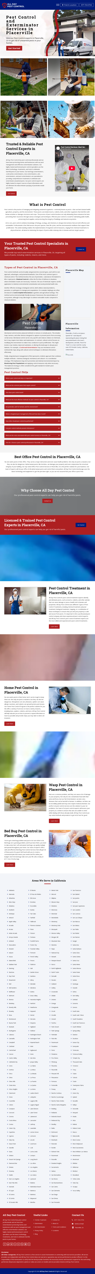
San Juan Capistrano (79, 906)
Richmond (54, 1132)
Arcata (11, 929)
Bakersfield (12, 960)
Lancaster (33, 1120)
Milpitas (53, 898)
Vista (74, 1120)
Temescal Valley (77, 1054)
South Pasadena (77, 1019)
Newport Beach (56, 960)
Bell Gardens (13, 988)
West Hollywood (77, 1144)
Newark (53, 957)
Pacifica (53, 1023)
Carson (11, 1054)
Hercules (32, 1019)
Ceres (10, 1066)
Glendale (32, 984)
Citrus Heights (13, 1089)
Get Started (14, 48)
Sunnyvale (76, 1046)
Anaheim (11, 910)
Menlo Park (54, 890)
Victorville (75, 1109)
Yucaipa (75, 1187)
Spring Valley (76, 1031)
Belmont (11, 996)
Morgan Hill (54, 937)
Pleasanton (54, 1077)
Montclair (54, 914)
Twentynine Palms (78, 1085)
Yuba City (75, 1183)
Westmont (76, 1159)
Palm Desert (55, 1027)
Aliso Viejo (12, 902)
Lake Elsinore (34, 1109)
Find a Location (70, 5)
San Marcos (76, 921)
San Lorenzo (76, 914)
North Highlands (56, 968)
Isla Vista (33, 1058)
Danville (11, 1148)
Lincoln (32, 1140)
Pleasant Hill (55, 1073)
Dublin (11, 1175)
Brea (10, 1015)
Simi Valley (76, 996)
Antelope (11, 914)
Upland (75, 1097)
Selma (74, 992)
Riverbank (54, 1140)
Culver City (12, 1128)
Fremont (32, 953)
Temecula (76, 1050)
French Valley (34, 957)
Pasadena (54, 1046)
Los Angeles (34, 1167)
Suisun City (76, 1042)
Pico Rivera (54, 1058)
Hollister (32, 1031)
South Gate (76, 1011)
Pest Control (71, 75)
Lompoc (32, 1155)
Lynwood (33, 1179)
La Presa (33, 1077)
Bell (10, 984)
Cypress (11, 1136)
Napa (53, 949)
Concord (11, 1112)
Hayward (33, 1011)
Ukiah (74, 1089)
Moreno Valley (55, 933)
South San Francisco (79, 1023)
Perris (53, 1050)
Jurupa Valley (34, 1062)
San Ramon (76, 937)
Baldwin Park (13, 964)
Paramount (54, 1042)
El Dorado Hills (13, 1202)
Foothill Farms (34, 941)
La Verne (33, 1089)
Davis (10, 1151)
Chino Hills (12, 1081)
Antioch (11, 918)
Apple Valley (12, 921)
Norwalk (53, 976)
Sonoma (75, 1003)
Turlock (75, 1077)
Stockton (75, 1038)
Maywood (33, 1198)
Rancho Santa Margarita (58, 1105)
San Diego (54, 1194)
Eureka (32, 910)
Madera (32, 1183)
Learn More (54, 626)
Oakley (53, 988)
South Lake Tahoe (78, 1015)
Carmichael (12, 1050)
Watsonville (76, 1136)
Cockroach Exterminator (28, 347)
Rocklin (53, 1148)
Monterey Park (55, 925)
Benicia (11, 999)
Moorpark (54, 929)
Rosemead (54, 1155)
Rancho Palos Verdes (57, 1101)
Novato (53, 980)
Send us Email (79, 1224)
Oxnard (53, 1019)
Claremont (12, 1093)
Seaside (75, 988)
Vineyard (75, 1112)
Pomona (54, 1081)
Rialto (53, 1128)
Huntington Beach (35, 1035)
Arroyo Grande (13, 937)
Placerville (54, 1070)
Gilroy (32, 980)
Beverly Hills (12, 1007)
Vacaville (75, 1101)
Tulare (74, 1073)
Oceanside (54, 992)
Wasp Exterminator (71, 118)
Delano (11, 1155)
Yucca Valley (76, 1190)
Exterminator (24, 75)
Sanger (75, 941)
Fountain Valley (34, 949)
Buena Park (12, 1023)
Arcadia (11, 925)
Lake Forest (33, 1112)
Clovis (11, 1097)
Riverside (54, 1144)
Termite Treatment (40, 1220)
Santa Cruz (76, 960)
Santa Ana (76, 945)
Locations (56, 1230)
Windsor (75, 1171)
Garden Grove (34, 972)
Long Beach (33, 1159)
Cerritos (11, 1070)
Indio (31, 1046)
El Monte (33, 890)
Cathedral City (13, 1062)
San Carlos (54, 1187)
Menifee (32, 1202)
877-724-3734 (86, 5)
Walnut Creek (77, 1128)
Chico (10, 1073)
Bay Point (12, 976)
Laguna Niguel (34, 1105)
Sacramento (55, 1167)
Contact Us (81, 249)
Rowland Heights (56, 1163)
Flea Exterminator (23, 118)
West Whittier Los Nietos (80, 1151)
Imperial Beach (34, 1042)
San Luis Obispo (77, 918)
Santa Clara (76, 953)
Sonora (75, 1007)
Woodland (76, 1175)
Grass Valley (33, 996)
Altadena (11, 906)
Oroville (53, 1015)
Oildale (53, 996)
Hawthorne (33, 1007)
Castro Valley (13, 1058)
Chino (10, 1077)
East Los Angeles (14, 1179)
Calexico (11, 1035)
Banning (11, 968)
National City (55, 953)
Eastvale (11, 1187)
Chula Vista (12, 1085)
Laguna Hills (33, 1101)
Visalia (74, 1116)
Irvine (31, 1054)
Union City (76, 1093)
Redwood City (55, 1120)
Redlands (54, 1112)
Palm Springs (55, 1031)
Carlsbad (11, 1046)
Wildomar (75, 1167)
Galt (31, 968)
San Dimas (54, 1198)
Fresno (32, 960)
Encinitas (33, 902)
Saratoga (75, 984)
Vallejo (75, 1105)
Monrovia (54, 910)
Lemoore (33, 1136)
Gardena (32, 976)
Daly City (11, 1140)
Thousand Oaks (77, 1062)
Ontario (53, 999)
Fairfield (32, 918)
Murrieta (53, 945)
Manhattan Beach (35, 1187)
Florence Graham (35, 925)
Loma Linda (33, 1151)
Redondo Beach (56, 1116)
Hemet (32, 1015)
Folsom (32, 933)
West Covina (76, 1140)
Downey (11, 1171)
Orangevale (54, 1007)
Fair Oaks (33, 914)
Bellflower (12, 992)
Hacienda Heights (35, 999)
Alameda (11, 894)
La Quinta (33, 1085)
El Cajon (11, 1190)
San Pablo (76, 929)
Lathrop (32, 1124)
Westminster (76, 1155)
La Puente (33, 1081)
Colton (11, 1105)
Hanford (32, 1003)
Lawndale (33, 1128)
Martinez (33, 1194)
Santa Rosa (76, 976)
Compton (12, 1109)
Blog (36, 1234)
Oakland (53, 984)
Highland (32, 1027)
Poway (53, 1089)
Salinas (53, 1171)
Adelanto (11, 890)
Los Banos (33, 1171)
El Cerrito (11, 1198)
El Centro (11, 1194)
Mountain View (55, 941)
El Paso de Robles (35, 894)
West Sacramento (78, 1148)
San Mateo (76, 925)
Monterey (54, 921)
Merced (53, 894)
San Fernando (55, 1202)
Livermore (33, 1144)
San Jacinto (76, 898)
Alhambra (12, 898)
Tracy (74, 1070)
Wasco (75, 1132)
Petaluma (54, 1054)
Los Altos (33, 1163)
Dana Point (12, 1144)
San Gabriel (76, 894)
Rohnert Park (55, 1151)
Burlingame (12, 1031)
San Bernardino (56, 1175)
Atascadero (12, 945)
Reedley (53, 1124)
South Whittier (77, 1027)
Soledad (75, 999)
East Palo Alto (13, 1183)
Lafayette (33, 1097)
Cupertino (12, 1132)
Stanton (75, 1035)
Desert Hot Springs (14, 1159)
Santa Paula (76, 972)
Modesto (54, 906)
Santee (75, 980)
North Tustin (55, 972)
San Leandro (76, 910)
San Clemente (55, 1190)
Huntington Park (35, 1038)
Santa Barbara (77, 949)
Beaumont (12, 980)
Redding (53, 1109)
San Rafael (76, 933)
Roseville (54, 1159)
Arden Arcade (13, 933)
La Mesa (32, 1070)
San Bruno (54, 1179)
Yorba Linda (76, 1179)
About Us (55, 1223)
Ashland (11, 941)
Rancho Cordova (56, 1093)
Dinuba (11, 1167)
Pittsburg (54, 1062)
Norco (53, 964)
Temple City (76, 1058)
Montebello (54, 918)
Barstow (11, 972)
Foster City (33, 945)
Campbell (12, 1042)
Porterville (54, 1085)
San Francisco (77, 890)
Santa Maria (76, 964)
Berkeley (11, 1003)
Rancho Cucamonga (57, 1097)
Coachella (12, 1101)
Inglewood (33, 1050)
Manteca (33, 1190)
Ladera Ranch (34, 1093)
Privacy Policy (39, 1230)
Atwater (11, 949)
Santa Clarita (76, 957)
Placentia (54, 1066)
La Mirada (33, 1073)
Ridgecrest (54, 1136)
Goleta (32, 992)
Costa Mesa (12, 1120)
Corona (11, 1116)
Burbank (11, 1027)
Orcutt (53, 1011)
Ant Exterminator (40, 1227)
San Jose (75, 902)
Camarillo (12, 1038)
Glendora (33, 988)
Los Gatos (33, 1175)
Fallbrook (33, 921)
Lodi (31, 1148)
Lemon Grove (34, 1132)
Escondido (33, 906)
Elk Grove (33, 898)
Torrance (75, 1066)
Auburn (11, 953)
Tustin (74, 1081)
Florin (32, 929)
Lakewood (33, 1116)
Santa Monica (77, 968)
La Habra (33, 1066)
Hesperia (33, 1023)
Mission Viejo (55, 902)
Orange (53, 1003)
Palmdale (54, 1035)
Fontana (32, 937)
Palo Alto (54, 1038)
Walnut (75, 1124)
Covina (11, 1124)
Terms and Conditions (59, 1227)
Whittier (75, 1163)
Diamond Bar (13, 1163)
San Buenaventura (56, 1183)
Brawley (11, 1011)
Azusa (11, 957)
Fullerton (33, 964)
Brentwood (12, 1019)
